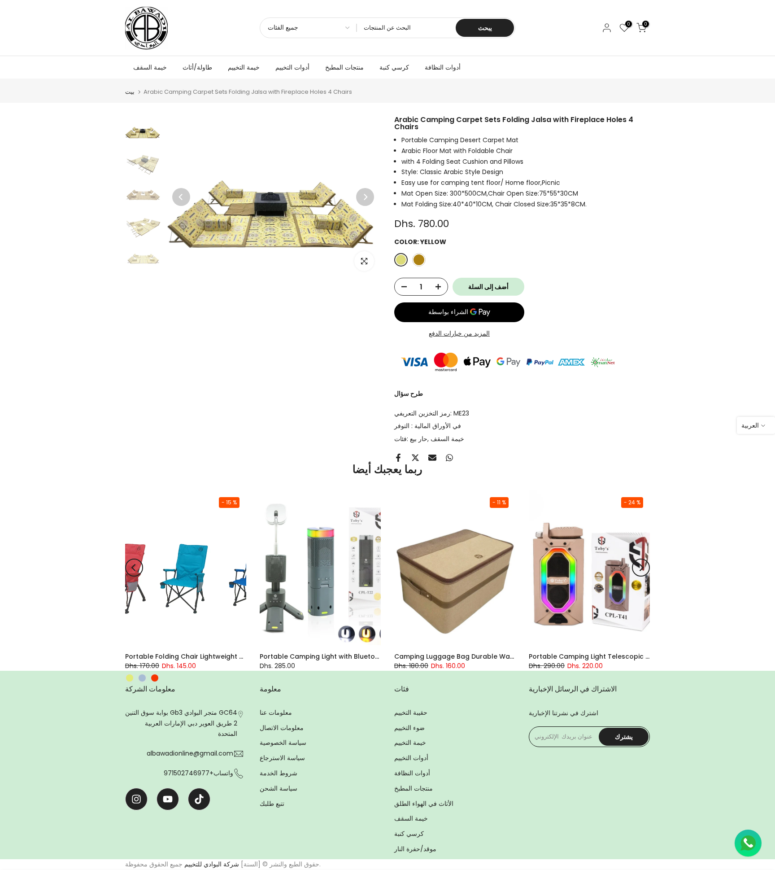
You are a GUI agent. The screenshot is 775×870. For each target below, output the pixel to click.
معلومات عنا (276, 712)
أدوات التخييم (292, 67)
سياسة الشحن (278, 788)
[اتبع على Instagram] (136, 799)
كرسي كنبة (394, 67)
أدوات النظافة (443, 67)
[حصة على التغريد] (415, 458)
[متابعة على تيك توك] (199, 799)
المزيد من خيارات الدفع (459, 333)
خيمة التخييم (244, 67)
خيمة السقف (150, 67)
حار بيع (418, 438)
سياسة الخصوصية (283, 742)
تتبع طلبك (272, 803)
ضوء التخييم (409, 727)
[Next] (365, 197)
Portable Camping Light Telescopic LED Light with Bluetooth (625, 656)
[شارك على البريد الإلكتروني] (432, 458)
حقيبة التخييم (410, 712)
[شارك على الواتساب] (449, 458)
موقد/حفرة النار (415, 848)
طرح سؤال (408, 393)
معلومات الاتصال (282, 727)
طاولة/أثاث (197, 67)
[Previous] (181, 197)
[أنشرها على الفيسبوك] (398, 458)
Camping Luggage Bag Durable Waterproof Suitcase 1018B (490, 656)
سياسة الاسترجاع (282, 757)
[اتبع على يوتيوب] (168, 799)
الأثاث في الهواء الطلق (423, 803)
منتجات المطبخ (344, 67)
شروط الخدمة (278, 773)
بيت (130, 92)
